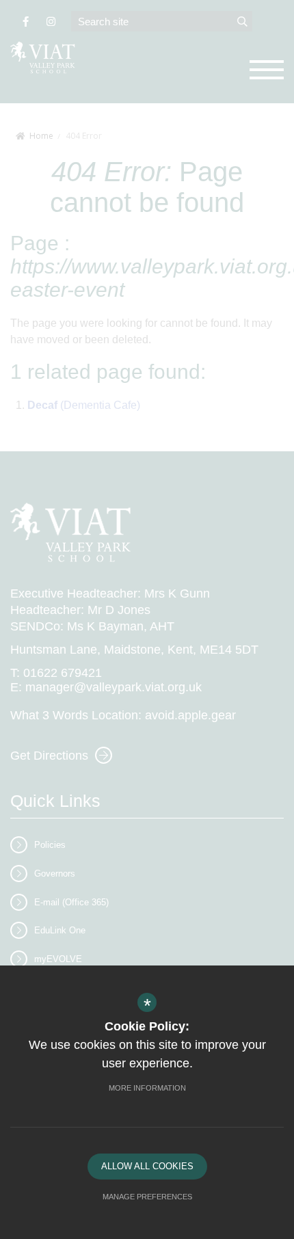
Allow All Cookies (147, 1166)
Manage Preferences (147, 1197)
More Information (147, 1088)
